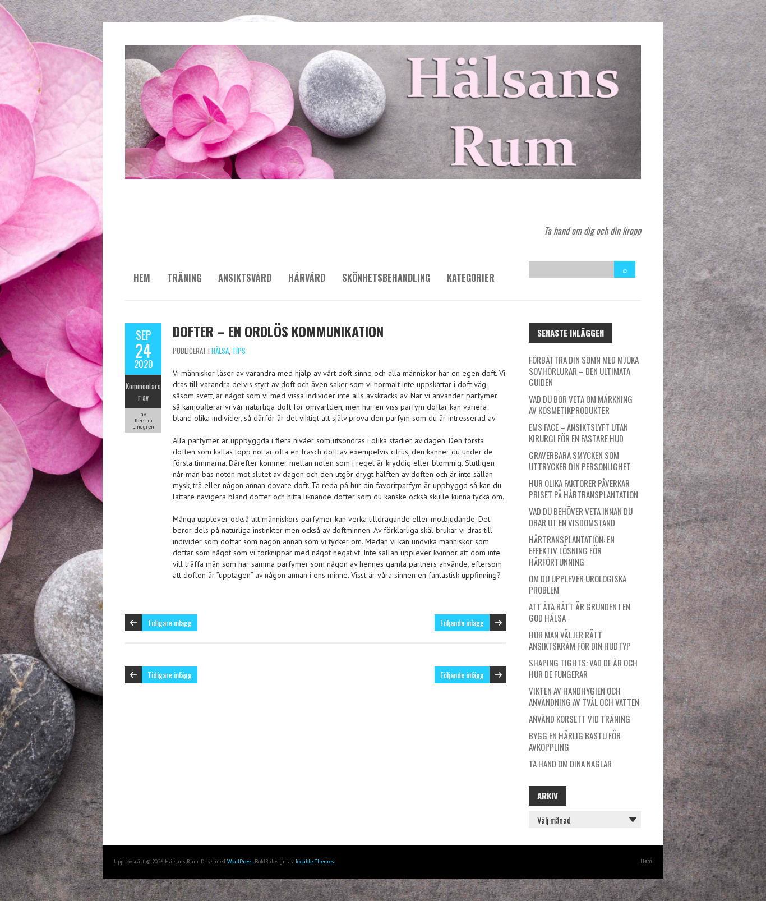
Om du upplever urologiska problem (577, 584)
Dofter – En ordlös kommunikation (278, 331)
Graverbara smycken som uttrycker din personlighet (580, 460)
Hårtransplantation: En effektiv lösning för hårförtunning (572, 550)
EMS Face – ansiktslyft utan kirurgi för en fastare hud (578, 432)
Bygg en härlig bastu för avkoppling (575, 741)
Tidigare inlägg (169, 622)
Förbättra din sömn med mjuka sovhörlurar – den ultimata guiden (584, 370)
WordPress (239, 861)
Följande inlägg (462, 622)
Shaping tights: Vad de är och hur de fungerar (583, 668)
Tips (239, 350)
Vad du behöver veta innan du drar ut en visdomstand (581, 516)
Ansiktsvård (244, 277)
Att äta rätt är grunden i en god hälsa (579, 612)
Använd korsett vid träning (579, 718)
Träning (184, 277)
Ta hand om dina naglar (570, 763)
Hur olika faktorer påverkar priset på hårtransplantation (583, 488)
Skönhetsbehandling (386, 277)
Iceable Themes (315, 861)
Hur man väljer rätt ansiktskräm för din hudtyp (580, 640)
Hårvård (306, 277)
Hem (141, 277)
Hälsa (220, 350)
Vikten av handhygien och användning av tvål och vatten (584, 696)
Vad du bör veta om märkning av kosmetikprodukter (581, 404)
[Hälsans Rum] (383, 50)
